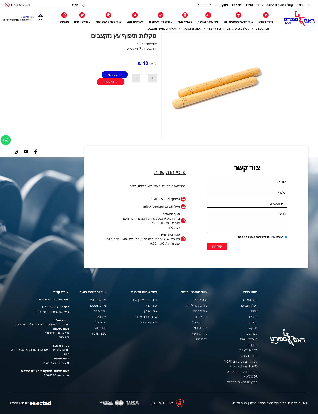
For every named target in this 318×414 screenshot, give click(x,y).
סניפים (253, 317)
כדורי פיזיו (151, 305)
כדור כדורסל (199, 322)
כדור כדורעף (199, 333)
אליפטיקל (100, 317)
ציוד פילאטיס (149, 322)
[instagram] (16, 151)
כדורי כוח (201, 339)
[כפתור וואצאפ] (6, 140)
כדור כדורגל (200, 328)
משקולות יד (200, 300)
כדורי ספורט (200, 317)
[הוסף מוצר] (152, 78)
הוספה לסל (110, 81)
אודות (254, 311)
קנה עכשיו (114, 74)
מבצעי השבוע (249, 356)
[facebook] (35, 151)
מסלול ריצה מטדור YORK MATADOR (242, 374)
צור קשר (253, 328)
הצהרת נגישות (249, 339)
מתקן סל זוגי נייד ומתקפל (242, 382)
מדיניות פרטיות (248, 350)
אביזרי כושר (99, 322)
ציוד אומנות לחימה (196, 305)
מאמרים (253, 322)
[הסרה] (136, 78)
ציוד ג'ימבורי (200, 311)
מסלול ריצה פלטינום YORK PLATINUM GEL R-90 (241, 363)
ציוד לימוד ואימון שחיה (144, 300)
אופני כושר (100, 311)
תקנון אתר (251, 345)
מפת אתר (252, 333)
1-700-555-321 (20, 5)
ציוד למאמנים (98, 305)
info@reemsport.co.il (49, 312)
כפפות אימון (99, 333)
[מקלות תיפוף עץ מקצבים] (215, 86)
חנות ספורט (250, 300)
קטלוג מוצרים (249, 305)
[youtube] (26, 151)
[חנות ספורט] (299, 18)
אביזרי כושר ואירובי (146, 317)
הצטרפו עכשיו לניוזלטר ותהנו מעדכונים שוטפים (260, 237)
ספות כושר (100, 328)
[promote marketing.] (40, 403)
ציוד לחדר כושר (97, 300)
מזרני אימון (150, 311)
